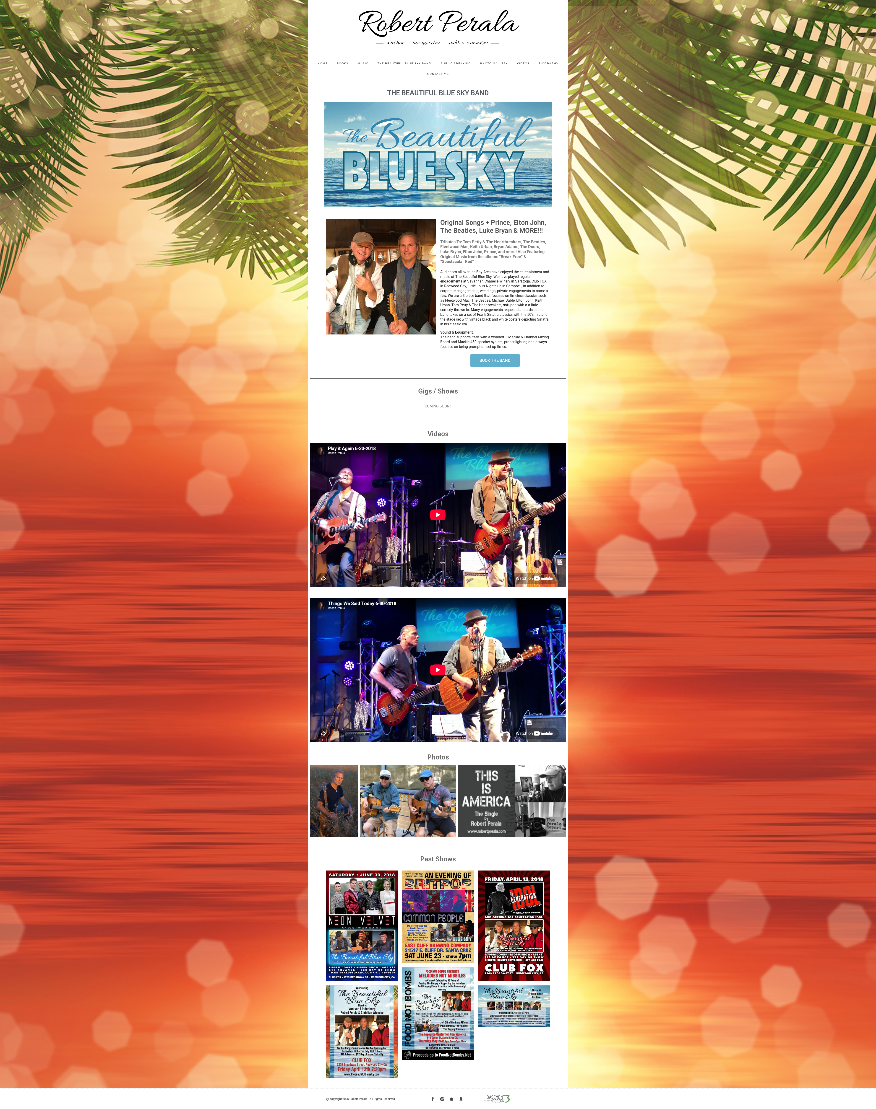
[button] (329, 155)
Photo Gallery (494, 63)
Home (323, 63)
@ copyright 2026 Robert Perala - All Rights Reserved (360, 1099)
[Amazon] (461, 1099)
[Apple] (451, 1099)
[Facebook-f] (433, 1099)
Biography (548, 63)
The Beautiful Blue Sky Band (404, 63)
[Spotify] (442, 1099)
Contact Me (438, 73)
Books (342, 63)
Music (362, 63)
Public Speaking (456, 63)
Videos (523, 63)
